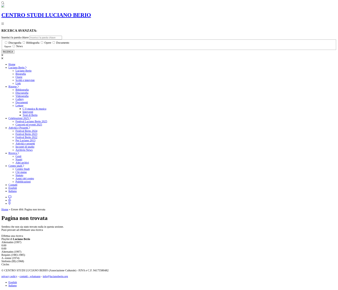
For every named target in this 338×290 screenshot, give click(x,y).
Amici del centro (24, 178)
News (19, 46)
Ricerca (13, 153)
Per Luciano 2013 (25, 140)
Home (11, 64)
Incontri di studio (24, 146)
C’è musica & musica (34, 108)
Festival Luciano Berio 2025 (31, 121)
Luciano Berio (16, 67)
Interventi (28, 111)
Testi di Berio (30, 115)
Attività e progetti (25, 143)
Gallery (19, 99)
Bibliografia (32, 42)
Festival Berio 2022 (26, 137)
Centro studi (15, 165)
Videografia (22, 96)
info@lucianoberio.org (55, 276)
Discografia (14, 42)
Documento (62, 42)
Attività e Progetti (18, 127)
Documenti (21, 102)
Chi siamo (21, 172)
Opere (47, 42)
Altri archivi (22, 162)
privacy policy (9, 276)
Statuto (19, 175)
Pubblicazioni (23, 181)
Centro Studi (22, 168)
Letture (19, 105)
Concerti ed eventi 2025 (28, 124)
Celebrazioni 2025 (19, 118)
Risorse (12, 86)
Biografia (20, 73)
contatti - (25, 276)
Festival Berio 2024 (26, 130)
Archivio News (24, 149)
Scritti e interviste (25, 80)
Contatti (12, 184)
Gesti (18, 156)
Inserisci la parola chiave (15, 37)
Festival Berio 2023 (26, 134)
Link (18, 83)
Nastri (18, 159)
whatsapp (35, 276)
